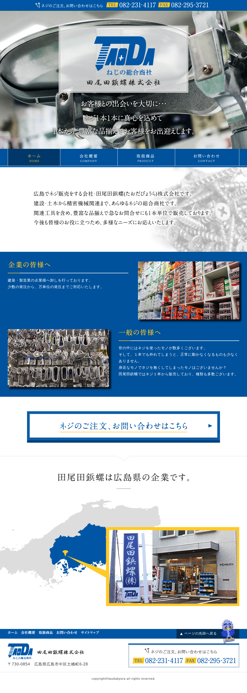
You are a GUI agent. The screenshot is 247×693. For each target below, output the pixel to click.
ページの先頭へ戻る (200, 633)
